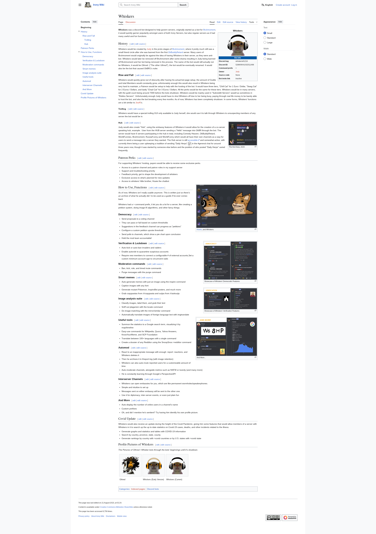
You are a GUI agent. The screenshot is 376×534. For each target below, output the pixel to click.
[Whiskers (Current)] (177, 465)
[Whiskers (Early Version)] (154, 465)
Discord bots (153, 489)
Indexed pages (138, 489)
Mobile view (122, 516)
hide (94, 22)
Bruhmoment (209, 30)
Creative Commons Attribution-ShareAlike (116, 507)
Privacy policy (83, 516)
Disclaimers (110, 516)
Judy (237, 72)
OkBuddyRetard (175, 52)
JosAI (138, 102)
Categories (124, 489)
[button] (80, 5)
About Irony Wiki (97, 516)
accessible (193, 140)
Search (183, 5)
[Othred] (130, 465)
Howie (199, 230)
